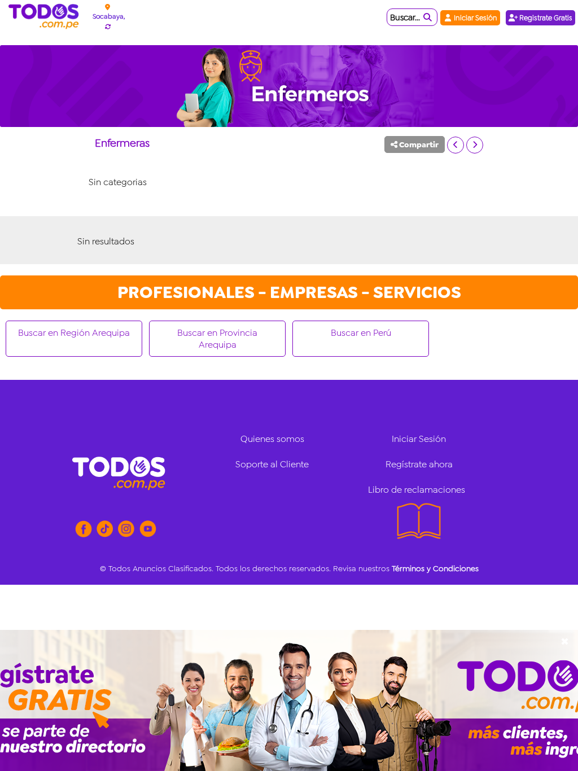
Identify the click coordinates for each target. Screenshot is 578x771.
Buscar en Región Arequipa (74, 333)
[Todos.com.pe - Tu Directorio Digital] (46, 17)
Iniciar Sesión (474, 18)
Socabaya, (109, 16)
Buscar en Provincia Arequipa (217, 339)
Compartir (418, 144)
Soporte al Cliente (272, 464)
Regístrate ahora (419, 464)
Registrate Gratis (545, 18)
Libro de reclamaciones (416, 490)
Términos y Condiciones (435, 568)
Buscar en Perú (361, 333)
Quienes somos (272, 439)
